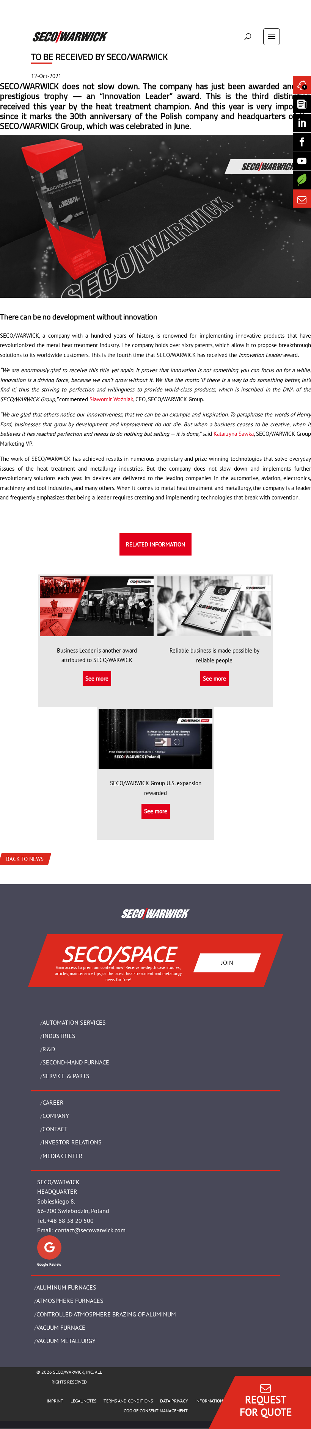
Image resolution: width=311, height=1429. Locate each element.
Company (55, 1115)
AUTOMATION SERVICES (74, 1022)
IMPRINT (55, 1401)
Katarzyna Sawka (234, 433)
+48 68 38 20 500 (70, 1220)
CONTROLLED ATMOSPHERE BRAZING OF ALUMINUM (106, 1314)
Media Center (62, 1156)
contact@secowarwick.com (90, 1230)
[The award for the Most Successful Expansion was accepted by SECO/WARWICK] (155, 764)
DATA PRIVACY (174, 1401)
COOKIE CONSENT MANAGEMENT (156, 1410)
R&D (48, 1049)
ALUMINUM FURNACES (66, 1287)
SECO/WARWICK (29, 86)
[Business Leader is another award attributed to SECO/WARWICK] (97, 631)
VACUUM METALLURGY (66, 1340)
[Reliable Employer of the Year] (214, 631)
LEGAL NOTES (83, 1401)
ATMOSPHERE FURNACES (70, 1300)
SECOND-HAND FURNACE (75, 1062)
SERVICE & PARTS (66, 1076)
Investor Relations (72, 1142)
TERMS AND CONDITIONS (128, 1401)
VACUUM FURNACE (60, 1327)
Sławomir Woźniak (111, 399)
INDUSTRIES (58, 1035)
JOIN (227, 962)
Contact (55, 1129)
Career (53, 1102)
